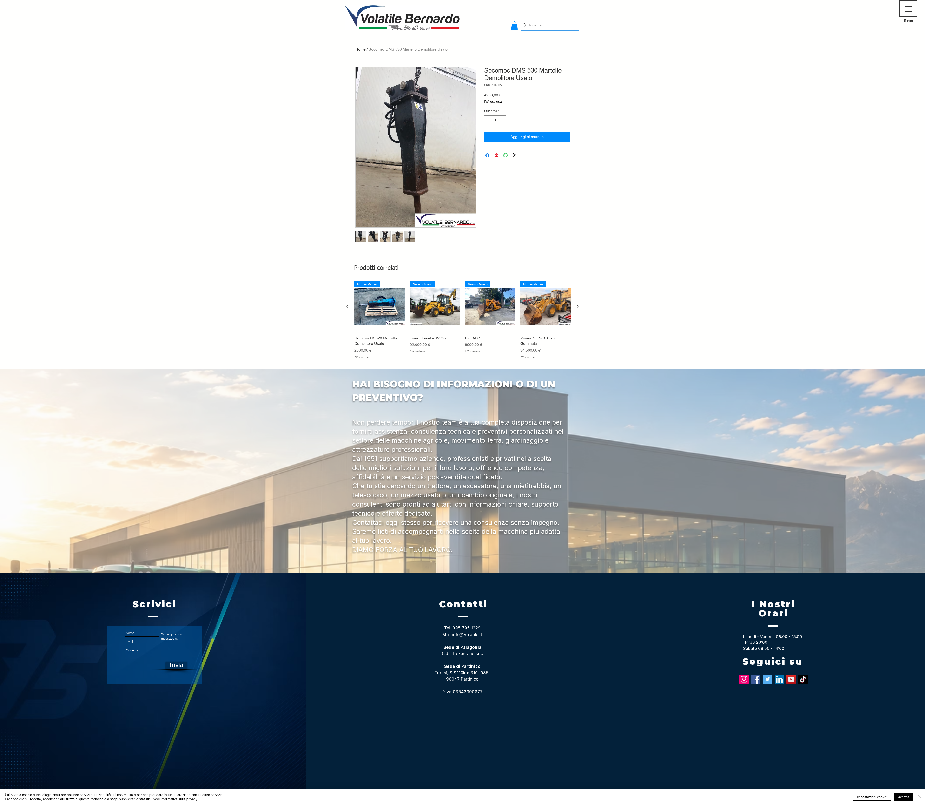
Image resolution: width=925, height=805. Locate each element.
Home (360, 49)
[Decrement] (488, 120)
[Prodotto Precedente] (347, 306)
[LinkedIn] (779, 679)
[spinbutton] (495, 120)
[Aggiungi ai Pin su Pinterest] (496, 155)
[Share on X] (515, 155)
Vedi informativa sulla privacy (175, 799)
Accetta (903, 796)
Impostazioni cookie (872, 796)
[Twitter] (767, 679)
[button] (514, 25)
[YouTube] (791, 679)
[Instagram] (744, 679)
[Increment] (503, 120)
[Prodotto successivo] (578, 306)
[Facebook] (755, 679)
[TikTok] (803, 679)
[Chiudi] (919, 796)
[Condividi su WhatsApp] (506, 155)
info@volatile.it (467, 634)
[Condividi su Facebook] (487, 155)
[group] (462, 323)
